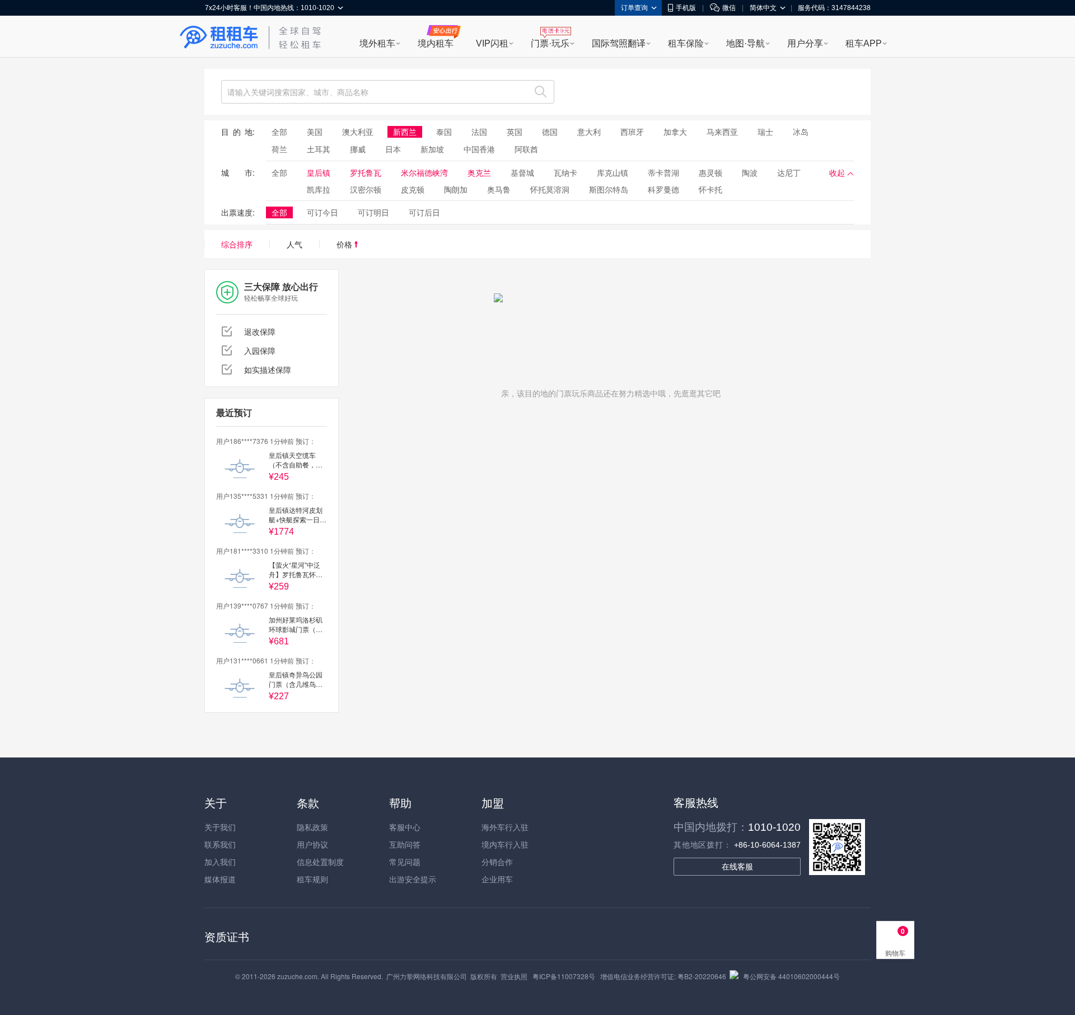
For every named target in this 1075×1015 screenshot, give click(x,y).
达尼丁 (789, 172)
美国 (314, 131)
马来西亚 (722, 131)
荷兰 (279, 149)
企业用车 (497, 879)
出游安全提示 (412, 879)
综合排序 (237, 244)
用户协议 (312, 844)
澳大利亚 (357, 131)
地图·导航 (745, 43)
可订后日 (424, 212)
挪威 (358, 149)
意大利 (589, 131)
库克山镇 (612, 172)
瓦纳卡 (565, 172)
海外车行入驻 (505, 826)
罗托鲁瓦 (365, 172)
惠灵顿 (710, 172)
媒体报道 (220, 879)
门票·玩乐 (550, 43)
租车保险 (686, 43)
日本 (393, 149)
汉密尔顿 (365, 189)
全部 (279, 131)
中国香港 (479, 149)
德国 (550, 131)
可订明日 (373, 212)
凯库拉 (318, 189)
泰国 (444, 131)
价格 (345, 244)
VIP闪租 (492, 43)
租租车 (219, 37)
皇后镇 (318, 172)
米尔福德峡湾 (424, 172)
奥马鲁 (499, 189)
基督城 (522, 172)
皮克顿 (412, 189)
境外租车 (377, 43)
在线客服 (737, 866)
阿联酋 (526, 149)
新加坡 (432, 149)
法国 (479, 131)
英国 (514, 131)
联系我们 (220, 844)
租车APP (863, 43)
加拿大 (675, 131)
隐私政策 (312, 826)
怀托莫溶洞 (549, 189)
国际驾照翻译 (619, 43)
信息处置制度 (320, 861)
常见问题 (404, 861)
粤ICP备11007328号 (563, 976)
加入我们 (220, 861)
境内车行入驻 (505, 844)
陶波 (750, 172)
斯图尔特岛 (608, 189)
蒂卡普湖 (663, 172)
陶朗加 (456, 189)
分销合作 (497, 861)
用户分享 (805, 43)
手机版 (686, 8)
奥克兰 (479, 172)
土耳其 (318, 149)
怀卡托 (710, 189)
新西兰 (405, 131)
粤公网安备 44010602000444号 (791, 976)
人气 (294, 244)
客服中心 (404, 826)
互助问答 (404, 844)
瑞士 (765, 131)
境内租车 (436, 43)
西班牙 (632, 131)
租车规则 (312, 879)
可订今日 (322, 212)
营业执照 (514, 976)
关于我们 (220, 826)
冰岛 (800, 131)
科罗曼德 (663, 189)
